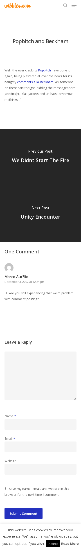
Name (10, 416)
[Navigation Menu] (74, 5)
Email (9, 438)
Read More (70, 543)
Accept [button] (53, 544)
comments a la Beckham (35, 82)
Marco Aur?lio (16, 276)
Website (10, 461)
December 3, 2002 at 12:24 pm (24, 282)
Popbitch (44, 70)
